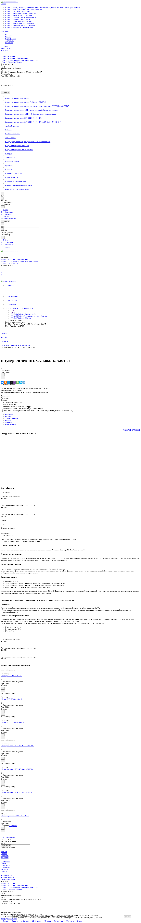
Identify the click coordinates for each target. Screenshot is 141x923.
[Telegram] (23, 382)
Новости (4, 854)
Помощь (4, 871)
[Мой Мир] (8, 382)
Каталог (4, 852)
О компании (10, 35)
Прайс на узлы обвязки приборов (17, 11)
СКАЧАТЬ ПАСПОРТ (131, 430)
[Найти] (3, 206)
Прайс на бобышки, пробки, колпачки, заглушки (23, 9)
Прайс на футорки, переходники (17, 19)
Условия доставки (7, 877)
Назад (12, 310)
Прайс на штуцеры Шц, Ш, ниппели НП (20, 17)
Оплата (8, 420)
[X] (11, 382)
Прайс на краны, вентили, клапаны (18, 21)
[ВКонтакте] (2, 382)
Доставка (8, 422)
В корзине (13, 826)
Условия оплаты (7, 875)
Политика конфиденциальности (90, 917)
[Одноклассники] (5, 382)
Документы (9, 41)
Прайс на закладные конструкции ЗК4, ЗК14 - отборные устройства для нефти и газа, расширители (42, 7)
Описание (9, 414)
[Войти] (2, 270)
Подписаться (6, 845)
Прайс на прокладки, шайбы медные (19, 27)
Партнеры (4, 856)
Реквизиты (9, 43)
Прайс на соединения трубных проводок (20, 13)
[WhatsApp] (17, 382)
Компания (4, 858)
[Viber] (14, 382)
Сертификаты (10, 39)
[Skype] (20, 382)
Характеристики (11, 418)
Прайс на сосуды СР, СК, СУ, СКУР (18, 15)
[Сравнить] (3, 377)
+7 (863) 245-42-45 (8, 56)
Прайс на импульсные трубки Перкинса (20, 23)
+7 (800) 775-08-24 (19, 60)
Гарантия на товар (8, 879)
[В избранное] (3, 374)
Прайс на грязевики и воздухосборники (20, 25)
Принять (127, 916)
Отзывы (8, 37)
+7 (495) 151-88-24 (11, 62)
